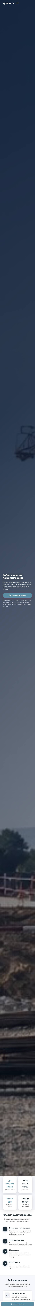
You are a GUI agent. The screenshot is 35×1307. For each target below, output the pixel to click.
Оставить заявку (18, 1304)
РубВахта (8, 3)
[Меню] (17, 3)
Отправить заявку (19, 595)
